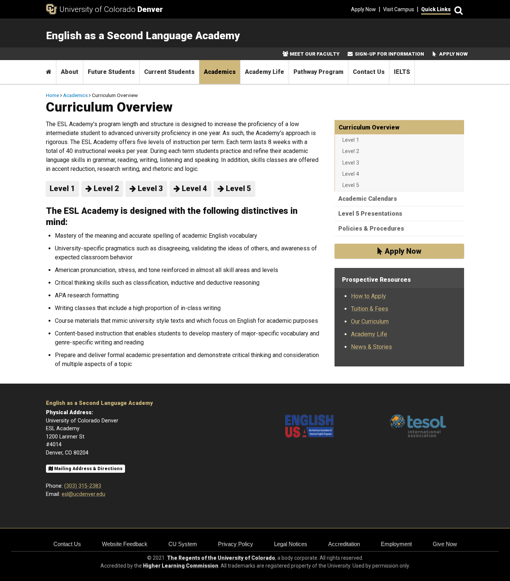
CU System (182, 544)
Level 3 (149, 188)
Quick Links (436, 9)
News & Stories (371, 346)
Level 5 (237, 188)
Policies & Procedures (371, 228)
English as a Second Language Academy (99, 403)
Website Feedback (124, 544)
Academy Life (264, 71)
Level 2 (105, 188)
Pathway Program (318, 71)
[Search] (457, 9)
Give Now (445, 544)
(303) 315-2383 (82, 486)
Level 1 (62, 188)
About (69, 71)
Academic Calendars (367, 198)
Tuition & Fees (369, 308)
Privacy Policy (235, 544)
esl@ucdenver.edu (83, 494)
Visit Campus (398, 9)
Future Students (111, 71)
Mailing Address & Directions (87, 468)
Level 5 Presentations (370, 213)
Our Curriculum (370, 321)
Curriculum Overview (369, 127)
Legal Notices (290, 544)
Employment (396, 544)
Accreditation (344, 544)
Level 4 (193, 188)
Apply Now (363, 9)
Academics (220, 71)
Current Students (169, 71)
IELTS (402, 71)
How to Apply (368, 296)
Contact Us (369, 71)
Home (52, 95)
